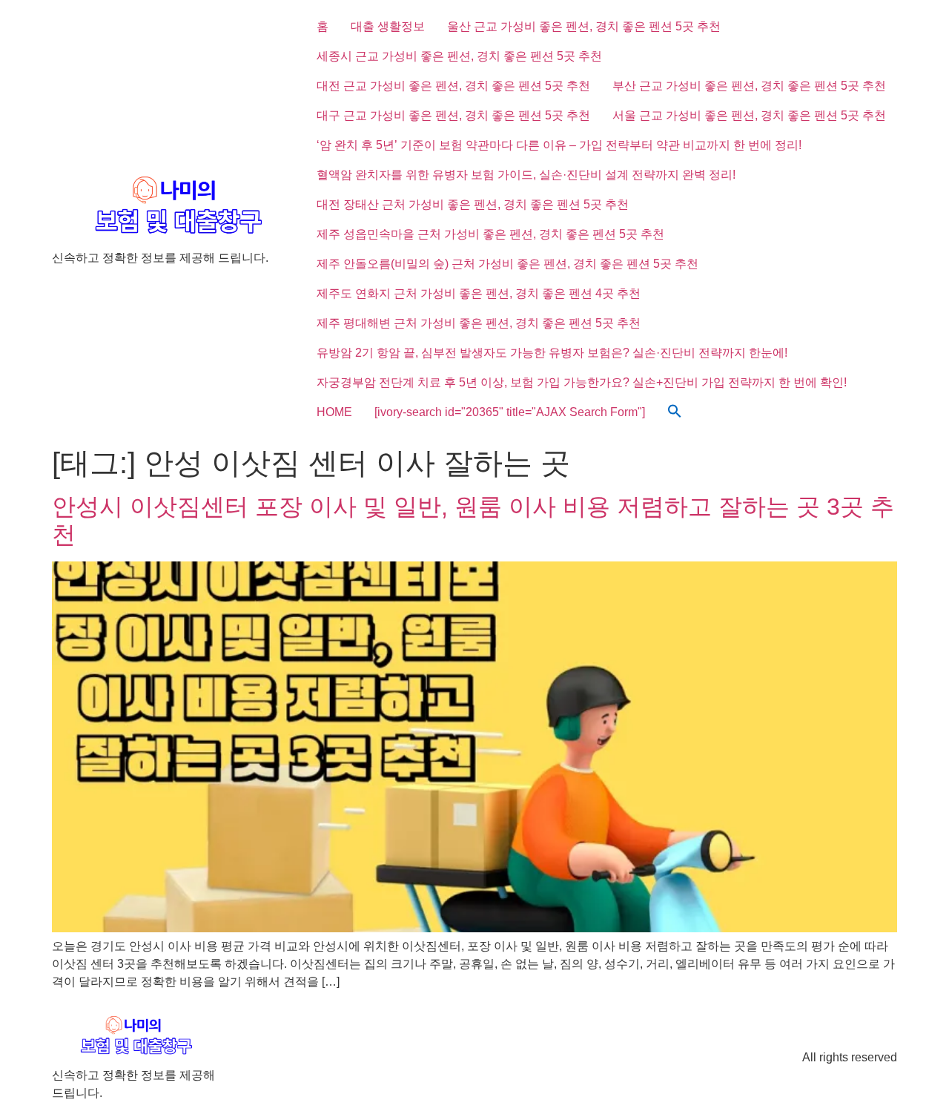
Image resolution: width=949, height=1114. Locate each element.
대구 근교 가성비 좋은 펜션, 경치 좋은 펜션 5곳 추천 (453, 115)
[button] (674, 412)
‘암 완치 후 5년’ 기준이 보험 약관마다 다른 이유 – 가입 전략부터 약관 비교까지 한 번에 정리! (559, 145)
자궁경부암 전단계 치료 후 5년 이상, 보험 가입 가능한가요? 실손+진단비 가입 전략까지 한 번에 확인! (582, 382)
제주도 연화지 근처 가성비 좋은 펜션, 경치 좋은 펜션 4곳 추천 (479, 293)
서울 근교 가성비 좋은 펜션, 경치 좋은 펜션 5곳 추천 (749, 115)
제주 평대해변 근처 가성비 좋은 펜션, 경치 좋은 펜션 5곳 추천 (479, 323)
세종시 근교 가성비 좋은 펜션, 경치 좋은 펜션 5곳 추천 (459, 56)
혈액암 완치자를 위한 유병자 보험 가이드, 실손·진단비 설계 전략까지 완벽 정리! (526, 174)
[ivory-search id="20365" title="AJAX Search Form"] (509, 412)
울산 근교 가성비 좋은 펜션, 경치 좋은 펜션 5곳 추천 (584, 26)
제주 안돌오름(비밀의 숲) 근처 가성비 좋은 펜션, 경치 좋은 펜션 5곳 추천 (507, 263)
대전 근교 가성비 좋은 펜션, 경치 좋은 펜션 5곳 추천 (453, 85)
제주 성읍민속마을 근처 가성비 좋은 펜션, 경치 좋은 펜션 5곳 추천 (490, 234)
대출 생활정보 (388, 26)
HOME (334, 412)
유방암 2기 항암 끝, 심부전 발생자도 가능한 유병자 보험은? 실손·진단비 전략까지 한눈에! (552, 352)
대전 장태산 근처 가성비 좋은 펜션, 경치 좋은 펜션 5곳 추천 (473, 204)
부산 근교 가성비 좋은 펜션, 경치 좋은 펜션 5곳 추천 (749, 85)
